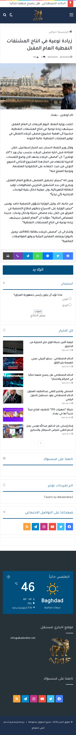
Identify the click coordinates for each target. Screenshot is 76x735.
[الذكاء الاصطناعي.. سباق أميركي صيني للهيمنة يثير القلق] (13, 364)
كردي (65, 305)
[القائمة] (71, 17)
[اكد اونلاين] (38, 15)
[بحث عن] (4, 17)
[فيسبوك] (68, 256)
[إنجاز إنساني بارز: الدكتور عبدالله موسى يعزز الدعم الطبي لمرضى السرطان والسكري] (13, 431)
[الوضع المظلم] (11, 17)
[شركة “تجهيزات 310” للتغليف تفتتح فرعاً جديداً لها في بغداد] (13, 415)
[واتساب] (38, 256)
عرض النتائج (38, 315)
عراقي (52, 32)
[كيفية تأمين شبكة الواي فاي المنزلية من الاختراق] (13, 347)
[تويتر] (58, 256)
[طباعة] (8, 256)
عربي (65, 299)
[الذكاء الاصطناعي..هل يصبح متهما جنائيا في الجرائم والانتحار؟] (13, 380)
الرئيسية (63, 32)
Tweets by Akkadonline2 (58, 497)
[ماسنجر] (48, 256)
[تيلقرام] (28, 256)
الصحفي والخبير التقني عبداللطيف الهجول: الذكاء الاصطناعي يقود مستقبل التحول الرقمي (50, 395)
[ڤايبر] (18, 256)
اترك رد (38, 270)
